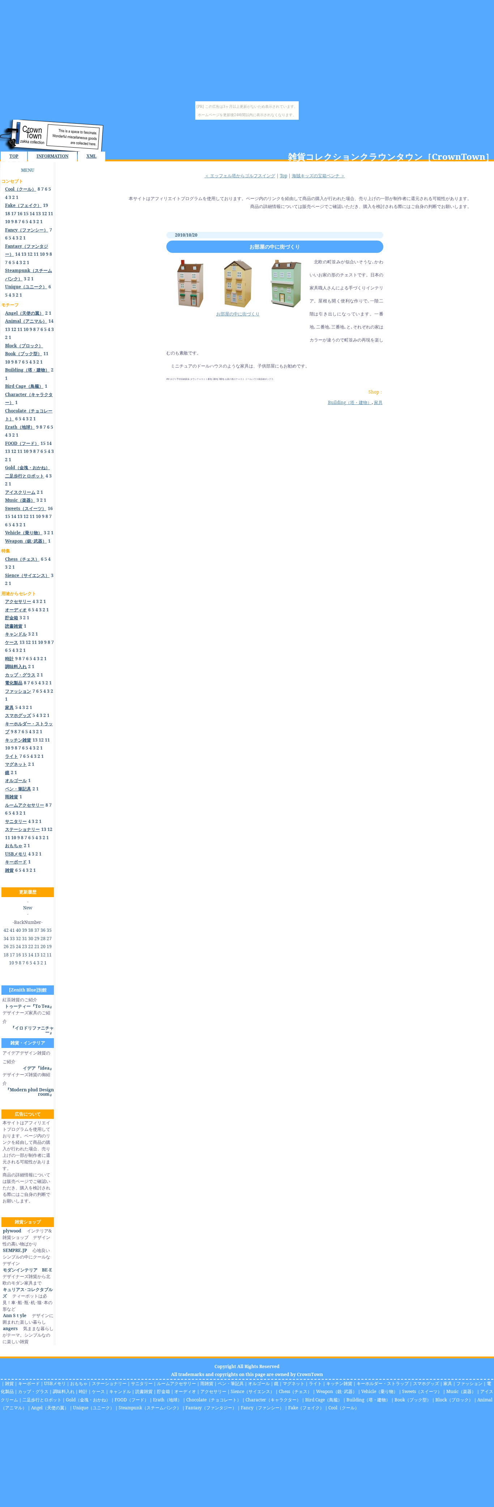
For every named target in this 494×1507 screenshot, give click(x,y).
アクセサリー (213, 1391)
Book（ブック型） (413, 1400)
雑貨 (9, 1383)
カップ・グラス (33, 1391)
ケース (98, 1391)
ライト (315, 1383)
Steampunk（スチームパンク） (150, 1408)
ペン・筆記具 (231, 1383)
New (27, 908)
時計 (83, 1391)
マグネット (294, 1383)
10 (7, 221)
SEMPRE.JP (15, 1250)
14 (32, 214)
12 (44, 214)
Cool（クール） (343, 1408)
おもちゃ (79, 1383)
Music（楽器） (461, 1391)
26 (6, 946)
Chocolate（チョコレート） (213, 1400)
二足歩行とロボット (41, 1400)
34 (6, 938)
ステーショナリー (109, 1383)
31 (24, 938)
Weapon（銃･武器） (336, 1391)
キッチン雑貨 (339, 1383)
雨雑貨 (206, 1383)
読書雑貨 (144, 1391)
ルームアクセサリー (176, 1383)
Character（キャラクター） (273, 1400)
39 (24, 930)
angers (10, 1328)
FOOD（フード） (132, 1400)
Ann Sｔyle (14, 1315)
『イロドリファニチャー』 (32, 1030)
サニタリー (142, 1383)
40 (18, 930)
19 (45, 205)
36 (43, 930)
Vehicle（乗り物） (379, 1391)
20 (43, 946)
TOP (13, 156)
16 (19, 214)
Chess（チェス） (295, 1391)
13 (38, 214)
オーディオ (185, 1391)
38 (30, 930)
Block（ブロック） (454, 1400)
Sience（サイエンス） (252, 1391)
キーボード (29, 1383)
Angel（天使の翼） (50, 1408)
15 (26, 214)
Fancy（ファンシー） (262, 1408)
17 (13, 214)
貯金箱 (163, 1391)
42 (6, 930)
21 (36, 946)
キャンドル (120, 1391)
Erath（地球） (167, 1400)
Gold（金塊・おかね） (88, 1400)
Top (283, 176)
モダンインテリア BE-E (27, 1270)
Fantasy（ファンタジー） (211, 1408)
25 (12, 946)
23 (24, 946)
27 (49, 938)
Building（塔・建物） (350, 402)
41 (12, 930)
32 (18, 938)
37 (36, 930)
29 (36, 938)
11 (50, 214)
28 (43, 938)
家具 (378, 402)
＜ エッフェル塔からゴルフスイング (240, 176)
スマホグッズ (426, 1383)
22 (30, 946)
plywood (12, 1231)
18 (7, 214)
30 (30, 938)
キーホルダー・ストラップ (383, 1383)
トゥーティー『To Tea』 (29, 1006)
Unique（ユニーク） (93, 1408)
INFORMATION (52, 156)
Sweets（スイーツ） (422, 1391)
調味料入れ (63, 1391)
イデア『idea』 (38, 1068)
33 (12, 938)
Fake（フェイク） (306, 1408)
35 (49, 930)
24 (18, 946)
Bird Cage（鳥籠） (323, 1400)
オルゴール (259, 1383)
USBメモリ (55, 1383)
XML (91, 156)
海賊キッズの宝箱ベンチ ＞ (318, 176)
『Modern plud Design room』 (29, 1092)
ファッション (469, 1383)
